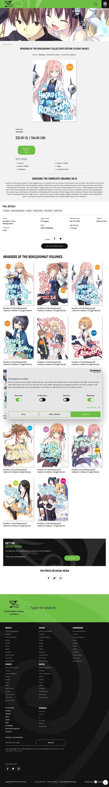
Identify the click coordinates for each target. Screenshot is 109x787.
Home (5, 44)
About (7, 717)
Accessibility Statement (67, 782)
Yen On (41, 714)
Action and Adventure (17, 211)
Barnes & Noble (62, 163)
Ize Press (41, 723)
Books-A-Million (23, 166)
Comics (8, 664)
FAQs (7, 723)
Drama (7, 640)
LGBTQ (7, 649)
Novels (9, 44)
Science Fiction (38, 211)
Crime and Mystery (11, 637)
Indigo (59, 166)
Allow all (85, 414)
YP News (8, 711)
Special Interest (9, 661)
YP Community (9, 708)
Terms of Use (17, 751)
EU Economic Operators (12, 729)
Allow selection (54, 414)
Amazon (21, 163)
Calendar (8, 714)
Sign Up (51, 743)
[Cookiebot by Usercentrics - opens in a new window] (91, 371)
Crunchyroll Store (63, 169)
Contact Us (8, 731)
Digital (42, 664)
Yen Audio (42, 720)
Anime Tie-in (58, 211)
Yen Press (42, 711)
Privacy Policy (52, 782)
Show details (91, 407)
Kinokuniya (21, 169)
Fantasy (29, 211)
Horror (7, 646)
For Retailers (9, 726)
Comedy (6, 211)
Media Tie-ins (9, 688)
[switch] (42, 399)
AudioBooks (78, 628)
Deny (23, 414)
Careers (7, 720)
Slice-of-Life (48, 211)
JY (39, 717)
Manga (42, 628)
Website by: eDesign (94, 782)
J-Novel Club (42, 726)
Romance (8, 652)
